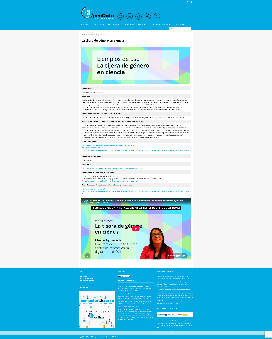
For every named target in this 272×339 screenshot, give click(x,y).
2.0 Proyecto (154, 333)
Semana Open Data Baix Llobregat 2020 (136, 298)
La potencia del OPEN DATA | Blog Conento (131, 317)
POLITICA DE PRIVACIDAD (184, 333)
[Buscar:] (180, 28)
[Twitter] (187, 2)
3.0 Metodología (167, 333)
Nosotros (85, 24)
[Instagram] (191, 2)
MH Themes (115, 337)
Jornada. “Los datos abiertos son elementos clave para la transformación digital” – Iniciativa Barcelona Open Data (135, 296)
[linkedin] (183, 2)
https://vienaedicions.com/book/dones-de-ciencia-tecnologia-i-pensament (110, 181)
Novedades (129, 24)
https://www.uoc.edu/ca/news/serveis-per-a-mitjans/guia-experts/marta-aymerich (113, 168)
